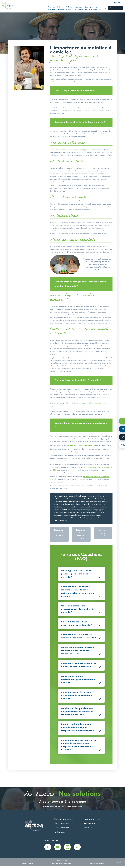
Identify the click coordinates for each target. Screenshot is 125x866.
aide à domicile (80, 207)
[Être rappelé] (122, 429)
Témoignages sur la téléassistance (103, 533)
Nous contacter (61, 824)
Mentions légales (27, 863)
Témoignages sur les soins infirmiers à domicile (81, 534)
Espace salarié (118, 2)
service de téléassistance (81, 231)
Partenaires (59, 832)
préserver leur (92, 403)
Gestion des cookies (97, 863)
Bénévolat (88, 828)
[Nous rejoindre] (122, 445)
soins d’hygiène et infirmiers (88, 150)
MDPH (54, 470)
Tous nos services (91, 819)
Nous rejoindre (115, 8)
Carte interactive (62, 828)
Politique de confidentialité (61, 863)
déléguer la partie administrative (79, 445)
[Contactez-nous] (122, 421)
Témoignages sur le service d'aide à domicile (59, 534)
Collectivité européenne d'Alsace (97, 467)
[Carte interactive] (122, 437)
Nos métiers (89, 824)
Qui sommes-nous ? (63, 819)
